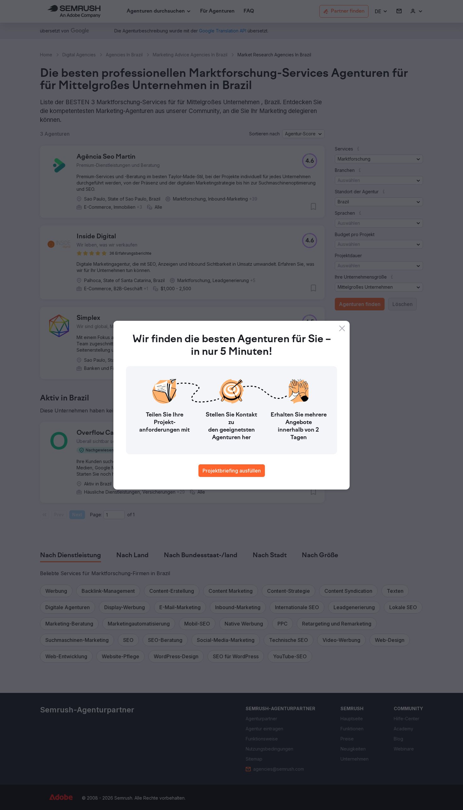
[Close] (342, 328)
